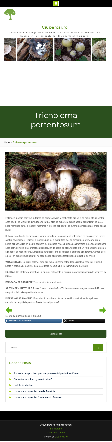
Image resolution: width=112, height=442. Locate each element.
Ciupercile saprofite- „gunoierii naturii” (33, 379)
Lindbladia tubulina (23, 385)
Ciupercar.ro (55, 27)
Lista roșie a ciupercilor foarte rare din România (37, 397)
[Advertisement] (56, 84)
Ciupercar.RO (61, 436)
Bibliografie (56, 428)
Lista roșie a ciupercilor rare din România (34, 391)
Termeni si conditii (56, 432)
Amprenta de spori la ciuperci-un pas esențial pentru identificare (46, 373)
